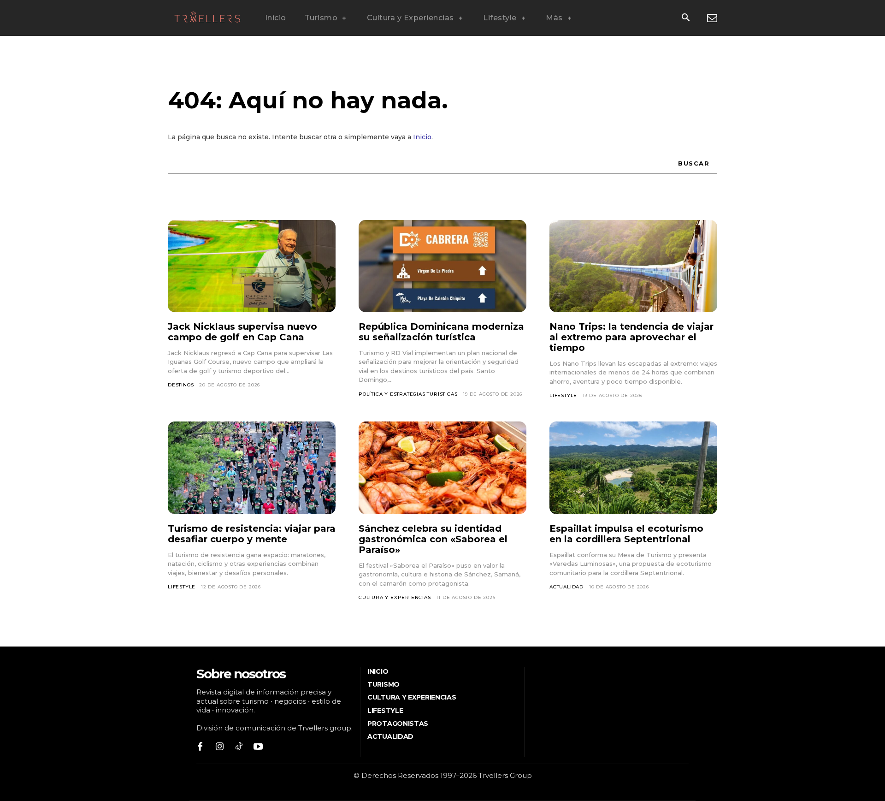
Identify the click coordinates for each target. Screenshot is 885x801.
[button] (685, 18)
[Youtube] (258, 747)
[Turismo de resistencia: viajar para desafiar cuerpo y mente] (252, 467)
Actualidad (566, 587)
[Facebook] (200, 747)
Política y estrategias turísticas (408, 394)
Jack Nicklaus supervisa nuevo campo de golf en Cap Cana (242, 332)
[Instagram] (219, 747)
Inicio (422, 137)
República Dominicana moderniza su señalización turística (441, 332)
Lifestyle (563, 395)
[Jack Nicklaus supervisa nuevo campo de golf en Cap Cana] (252, 266)
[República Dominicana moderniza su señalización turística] (442, 266)
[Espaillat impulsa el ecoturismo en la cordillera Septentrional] (633, 467)
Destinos (181, 385)
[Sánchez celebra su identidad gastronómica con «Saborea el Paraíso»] (442, 467)
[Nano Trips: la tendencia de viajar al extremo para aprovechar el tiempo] (633, 266)
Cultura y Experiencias (395, 597)
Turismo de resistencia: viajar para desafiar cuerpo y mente (252, 534)
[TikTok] (238, 747)
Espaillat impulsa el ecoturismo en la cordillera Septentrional (626, 534)
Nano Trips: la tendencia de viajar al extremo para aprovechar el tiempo (631, 337)
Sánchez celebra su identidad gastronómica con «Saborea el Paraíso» (433, 539)
